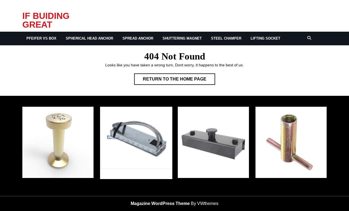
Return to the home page (179, 80)
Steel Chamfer (226, 38)
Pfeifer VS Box (41, 38)
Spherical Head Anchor (89, 38)
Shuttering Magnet (182, 38)
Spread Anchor (137, 38)
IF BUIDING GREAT (46, 20)
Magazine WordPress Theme (160, 203)
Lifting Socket (265, 38)
